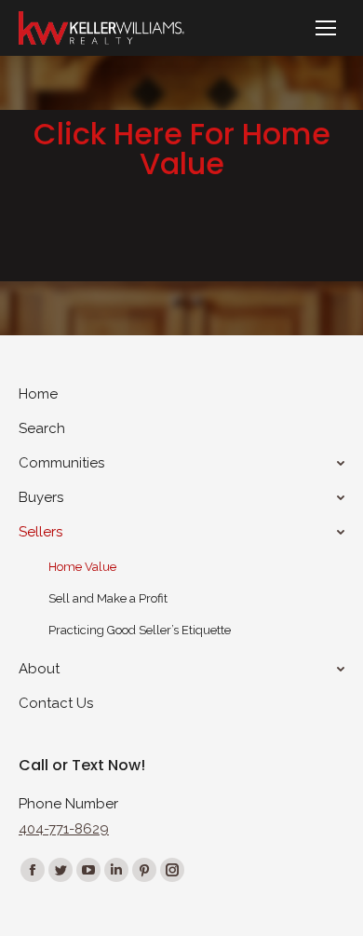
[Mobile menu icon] (325, 28)
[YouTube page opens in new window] (88, 870)
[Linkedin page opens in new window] (116, 870)
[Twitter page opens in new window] (60, 870)
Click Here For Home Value (182, 148)
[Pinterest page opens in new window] (144, 870)
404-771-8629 (64, 829)
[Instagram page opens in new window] (172, 870)
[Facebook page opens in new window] (32, 870)
